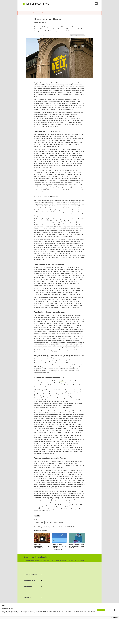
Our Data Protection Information (8, 615)
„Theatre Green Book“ (40, 294)
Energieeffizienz (39, 522)
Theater (61, 522)
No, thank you (110, 609)
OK (101, 609)
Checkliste (53, 290)
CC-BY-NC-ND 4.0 (69, 527)
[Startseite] (35, 3)
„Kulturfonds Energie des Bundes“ (57, 257)
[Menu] (96, 3)
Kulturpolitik (53, 522)
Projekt (61, 381)
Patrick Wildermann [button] (40, 22)
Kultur (46, 522)
